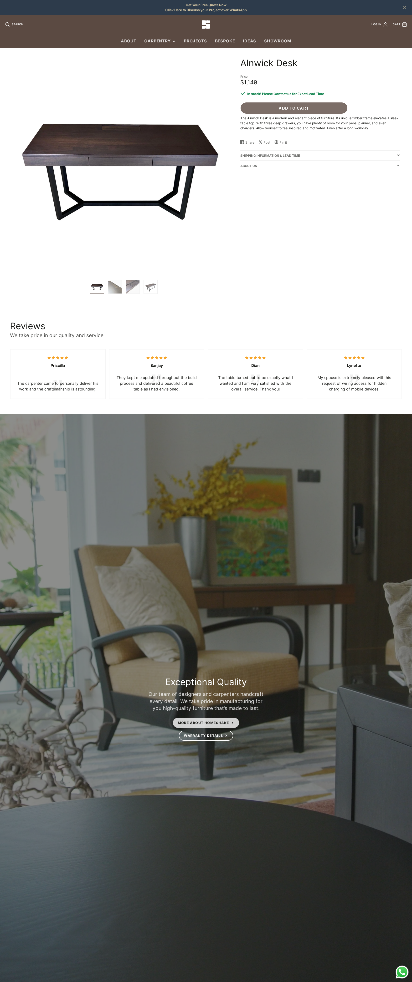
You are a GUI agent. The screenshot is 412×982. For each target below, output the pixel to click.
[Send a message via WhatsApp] (402, 972)
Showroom (277, 41)
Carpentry (157, 41)
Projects (195, 41)
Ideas (249, 41)
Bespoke (225, 41)
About (128, 41)
